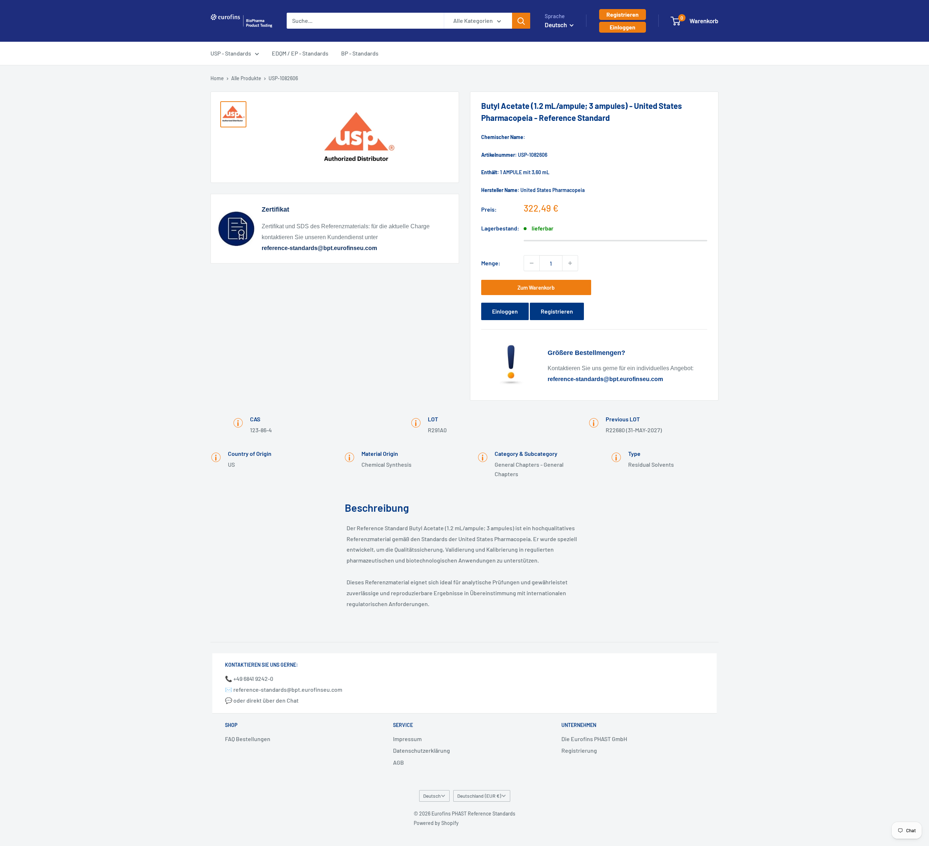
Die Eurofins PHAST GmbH (594, 738)
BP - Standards (359, 53)
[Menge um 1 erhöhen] (570, 263)
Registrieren (622, 14)
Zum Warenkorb (535, 287)
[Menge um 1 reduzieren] (531, 263)
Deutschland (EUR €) (479, 796)
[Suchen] (521, 21)
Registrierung (579, 750)
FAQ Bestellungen (247, 738)
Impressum (407, 738)
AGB (398, 762)
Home (217, 78)
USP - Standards (230, 53)
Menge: (490, 262)
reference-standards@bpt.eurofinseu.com (319, 248)
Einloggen (622, 27)
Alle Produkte (246, 78)
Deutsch (432, 796)
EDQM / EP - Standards (300, 53)
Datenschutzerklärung (421, 750)
